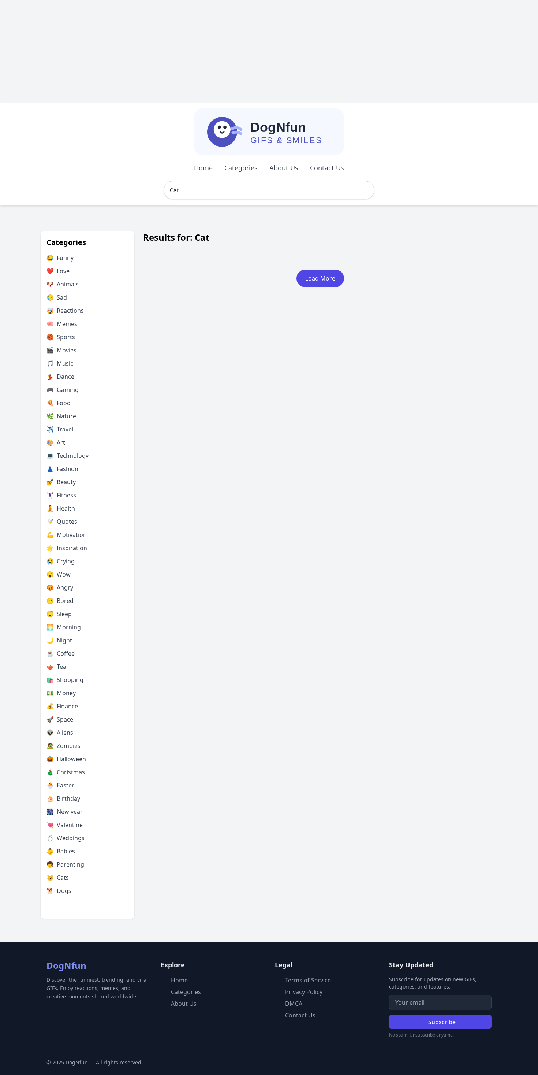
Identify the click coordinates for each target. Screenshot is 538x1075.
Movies (61, 350)
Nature (61, 416)
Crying (60, 561)
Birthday (63, 798)
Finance (62, 706)
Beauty (61, 482)
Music (59, 363)
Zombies (63, 746)
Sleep (59, 614)
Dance (60, 376)
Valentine (64, 825)
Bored (60, 601)
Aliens (59, 733)
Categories (241, 167)
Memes (61, 324)
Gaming (62, 390)
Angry (59, 587)
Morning (63, 627)
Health (60, 508)
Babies (60, 851)
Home (203, 167)
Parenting (65, 864)
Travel (59, 429)
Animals (62, 284)
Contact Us (327, 167)
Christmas (65, 772)
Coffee (60, 653)
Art (55, 442)
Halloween (66, 759)
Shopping (64, 680)
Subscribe (442, 1022)
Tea (56, 667)
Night (59, 640)
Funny (60, 258)
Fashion (62, 469)
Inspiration (66, 548)
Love (58, 271)
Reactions (65, 311)
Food (58, 403)
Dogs (58, 891)
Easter (60, 785)
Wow (58, 574)
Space (59, 719)
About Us (283, 167)
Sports (60, 337)
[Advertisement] (219, 51)
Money (61, 693)
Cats (57, 878)
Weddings (65, 838)
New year (64, 812)
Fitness (61, 495)
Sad (56, 297)
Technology (67, 456)
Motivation (66, 535)
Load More (320, 278)
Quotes (61, 522)
